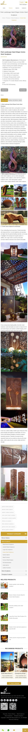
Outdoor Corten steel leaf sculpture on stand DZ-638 (17, 627)
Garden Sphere (6, 554)
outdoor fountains (7, 567)
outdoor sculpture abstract (8, 512)
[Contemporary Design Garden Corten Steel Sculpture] (20, 662)
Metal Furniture (6, 557)
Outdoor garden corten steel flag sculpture (16, 585)
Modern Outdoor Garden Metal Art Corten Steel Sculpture (17, 595)
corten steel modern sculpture (8, 515)
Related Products (8, 579)
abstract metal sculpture (7, 509)
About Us (17, 8)
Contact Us (24, 8)
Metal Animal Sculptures (8, 544)
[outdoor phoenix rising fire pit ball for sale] (4, 638)
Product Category (14, 534)
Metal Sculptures (15, 18)
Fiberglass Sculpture (7, 574)
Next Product (23, 89)
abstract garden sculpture (7, 529)
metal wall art (6, 565)
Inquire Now (4, 89)
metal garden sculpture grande (9, 518)
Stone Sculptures (6, 571)
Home (4, 8)
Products (10, 8)
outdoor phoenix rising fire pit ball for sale (17, 638)
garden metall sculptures (7, 506)
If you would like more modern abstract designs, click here (7, 676)
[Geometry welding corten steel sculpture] (4, 606)
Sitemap (16, 719)
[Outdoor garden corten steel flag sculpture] (4, 585)
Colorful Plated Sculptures (9, 547)
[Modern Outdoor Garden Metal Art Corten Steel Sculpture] (4, 596)
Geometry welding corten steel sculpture (16, 606)
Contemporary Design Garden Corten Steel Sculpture (21, 673)
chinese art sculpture (6, 521)
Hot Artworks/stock (7, 562)
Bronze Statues (5, 538)
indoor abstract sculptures (8, 523)
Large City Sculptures (7, 549)
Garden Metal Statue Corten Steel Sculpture (7, 673)
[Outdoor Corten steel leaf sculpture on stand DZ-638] (4, 628)
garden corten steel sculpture (8, 526)
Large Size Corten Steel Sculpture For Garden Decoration (17, 617)
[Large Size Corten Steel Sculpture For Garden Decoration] (4, 617)
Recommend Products (14, 648)
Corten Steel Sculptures (8, 552)
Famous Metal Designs (8, 560)
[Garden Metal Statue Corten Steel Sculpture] (7, 662)
